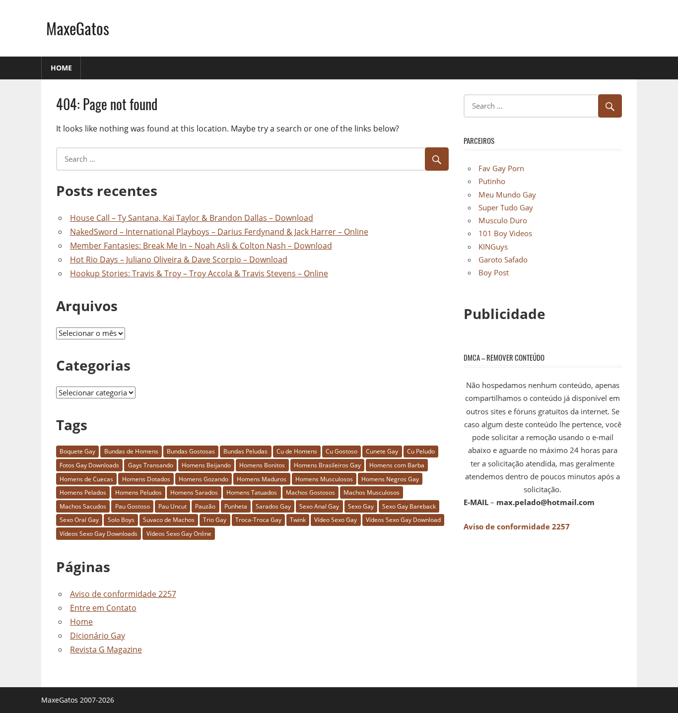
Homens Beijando (206, 465)
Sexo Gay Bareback (409, 506)
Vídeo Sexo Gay (335, 520)
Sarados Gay (273, 506)
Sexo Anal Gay (319, 506)
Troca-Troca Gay (258, 520)
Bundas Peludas (245, 451)
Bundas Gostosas (191, 451)
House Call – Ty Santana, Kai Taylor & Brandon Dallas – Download (191, 217)
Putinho (491, 181)
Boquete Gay (77, 451)
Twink (298, 520)
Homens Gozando (203, 479)
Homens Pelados (83, 492)
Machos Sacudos (83, 506)
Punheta (235, 506)
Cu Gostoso (341, 451)
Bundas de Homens (131, 451)
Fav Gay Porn (501, 168)
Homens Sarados (194, 492)
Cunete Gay (382, 451)
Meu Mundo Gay (507, 194)
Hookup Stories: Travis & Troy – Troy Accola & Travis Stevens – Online (199, 273)
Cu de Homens (296, 451)
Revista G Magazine (106, 649)
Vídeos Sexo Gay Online (178, 533)
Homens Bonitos (262, 465)
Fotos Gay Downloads (89, 465)
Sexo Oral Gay (79, 520)
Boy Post (493, 272)
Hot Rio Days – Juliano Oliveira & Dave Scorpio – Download (178, 259)
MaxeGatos (77, 28)
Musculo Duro (502, 220)
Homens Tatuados (251, 492)
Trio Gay (214, 520)
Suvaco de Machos (169, 520)
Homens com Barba (396, 465)
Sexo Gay (361, 506)
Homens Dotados (146, 479)
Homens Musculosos (324, 479)
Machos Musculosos (371, 492)
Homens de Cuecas (86, 479)
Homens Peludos (138, 492)
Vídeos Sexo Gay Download (403, 520)
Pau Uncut (172, 506)
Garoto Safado (503, 259)
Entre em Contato (103, 607)
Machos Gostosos (310, 492)
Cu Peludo (421, 451)
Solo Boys (121, 520)
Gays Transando (150, 465)
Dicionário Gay (97, 635)
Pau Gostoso (132, 506)
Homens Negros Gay (390, 479)
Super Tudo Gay (505, 207)
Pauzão (205, 506)
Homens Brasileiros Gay (327, 465)
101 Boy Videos (505, 233)
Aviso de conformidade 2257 (123, 593)
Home (61, 67)
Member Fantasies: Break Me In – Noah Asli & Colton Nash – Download (201, 245)
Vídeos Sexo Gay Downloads (98, 533)
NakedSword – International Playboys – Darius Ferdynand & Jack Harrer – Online (219, 231)
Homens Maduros (261, 479)
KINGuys (493, 247)
